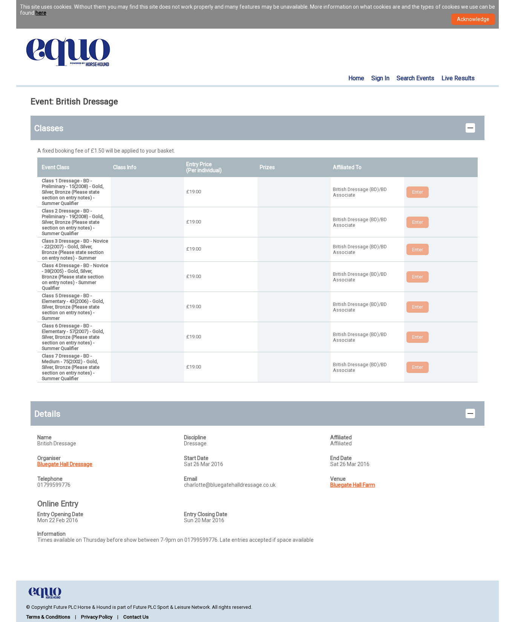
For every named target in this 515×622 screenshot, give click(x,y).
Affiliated (341, 437)
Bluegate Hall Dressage (64, 464)
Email (190, 479)
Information (51, 534)
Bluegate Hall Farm (352, 485)
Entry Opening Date (60, 514)
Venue (338, 479)
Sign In (380, 78)
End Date (341, 458)
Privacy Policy (96, 617)
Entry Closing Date (205, 514)
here (40, 13)
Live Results (458, 78)
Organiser (49, 458)
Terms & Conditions (48, 617)
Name (44, 437)
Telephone (50, 479)
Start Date (196, 458)
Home (356, 78)
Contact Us (136, 617)
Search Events (415, 78)
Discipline (195, 437)
